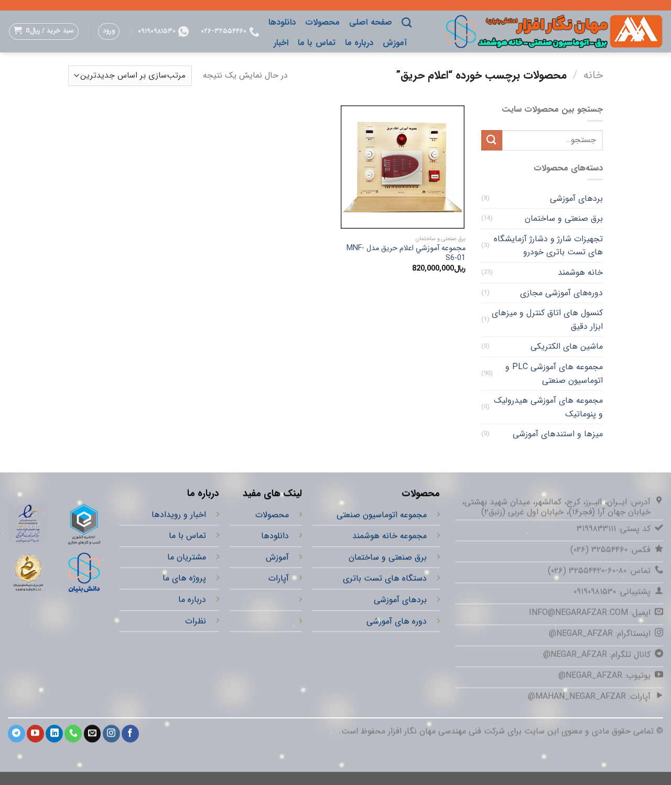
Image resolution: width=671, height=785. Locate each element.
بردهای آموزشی (576, 198)
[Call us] (73, 734)
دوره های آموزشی (396, 621)
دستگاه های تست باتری (385, 578)
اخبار (281, 42)
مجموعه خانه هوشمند (389, 535)
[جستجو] (407, 22)
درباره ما (359, 42)
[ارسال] (491, 140)
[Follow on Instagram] (111, 734)
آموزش (395, 42)
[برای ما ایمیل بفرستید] (92, 734)
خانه (593, 75)
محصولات (322, 22)
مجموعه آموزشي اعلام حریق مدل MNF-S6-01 (406, 253)
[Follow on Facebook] (130, 734)
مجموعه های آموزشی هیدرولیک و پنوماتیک (548, 407)
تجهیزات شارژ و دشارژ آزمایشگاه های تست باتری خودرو (548, 245)
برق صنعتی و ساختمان (564, 218)
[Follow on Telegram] (16, 734)
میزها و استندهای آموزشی (558, 433)
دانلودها (282, 22)
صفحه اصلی (370, 22)
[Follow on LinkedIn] (54, 734)
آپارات (278, 578)
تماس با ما (317, 42)
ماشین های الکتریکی (567, 346)
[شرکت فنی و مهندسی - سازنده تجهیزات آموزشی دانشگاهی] (545, 31)
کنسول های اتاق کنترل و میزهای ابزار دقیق (547, 319)
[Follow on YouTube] (35, 734)
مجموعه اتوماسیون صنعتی (382, 514)
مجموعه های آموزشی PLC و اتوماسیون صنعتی (554, 373)
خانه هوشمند (580, 272)
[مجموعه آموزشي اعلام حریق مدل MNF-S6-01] (403, 167)
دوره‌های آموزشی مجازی (561, 292)
